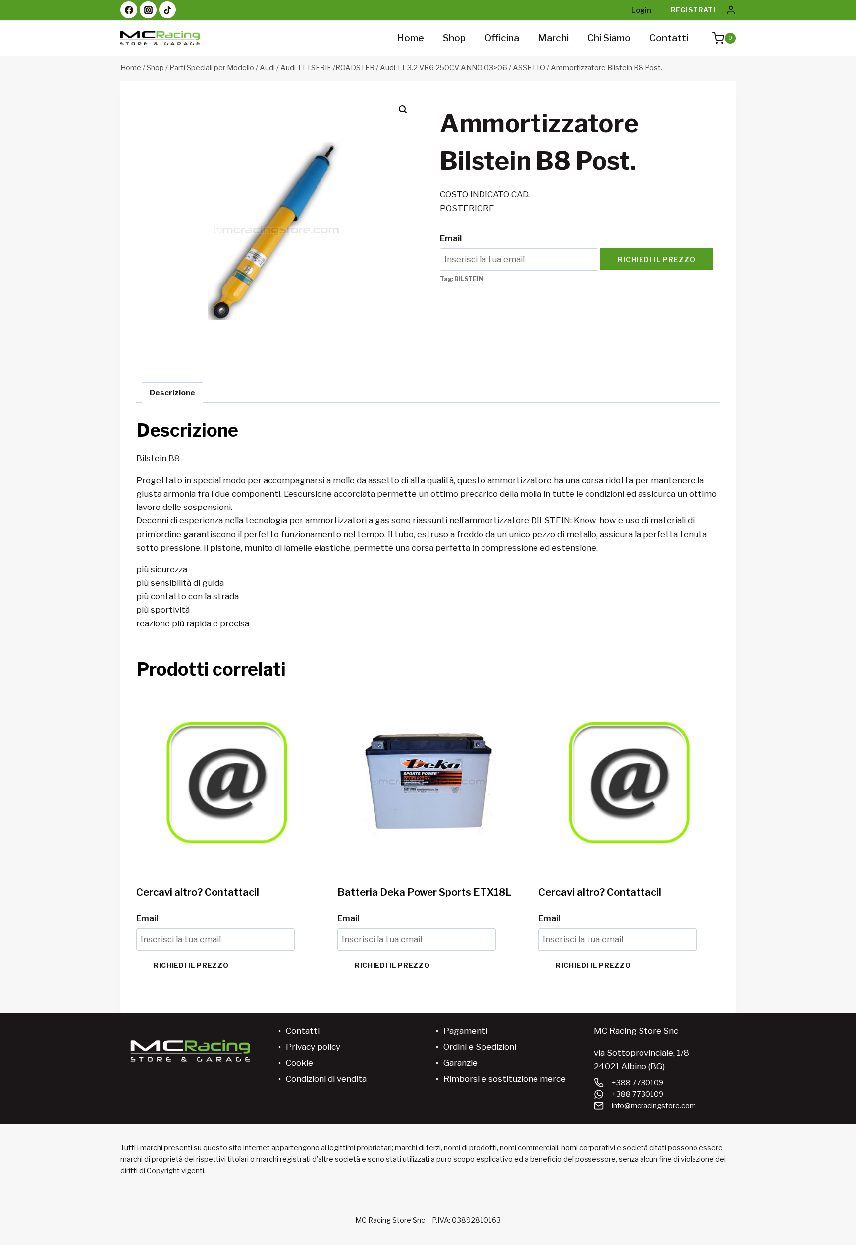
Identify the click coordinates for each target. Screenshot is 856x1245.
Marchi (553, 38)
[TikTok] (167, 9)
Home (410, 38)
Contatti (668, 38)
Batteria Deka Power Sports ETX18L (424, 892)
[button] (403, 109)
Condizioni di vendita (326, 1079)
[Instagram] (148, 9)
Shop (454, 38)
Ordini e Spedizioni (479, 1047)
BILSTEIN (468, 279)
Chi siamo (609, 38)
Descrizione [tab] (172, 392)
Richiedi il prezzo (657, 259)
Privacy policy (313, 1047)
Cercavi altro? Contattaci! (197, 892)
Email (451, 238)
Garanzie (460, 1063)
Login (641, 10)
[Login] (731, 10)
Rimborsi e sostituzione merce (504, 1079)
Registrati (693, 10)
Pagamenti (465, 1031)
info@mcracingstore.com (654, 1105)
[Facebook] (128, 9)
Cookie (299, 1063)
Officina (501, 38)
